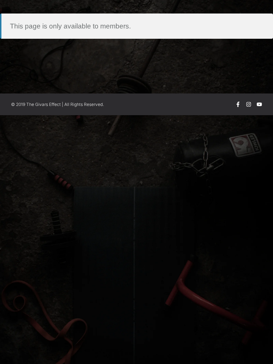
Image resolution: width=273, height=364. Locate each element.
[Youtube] (259, 104)
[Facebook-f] (238, 104)
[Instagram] (248, 104)
